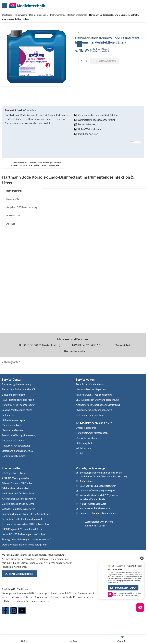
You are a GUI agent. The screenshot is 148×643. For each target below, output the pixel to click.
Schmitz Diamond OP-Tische (17, 483)
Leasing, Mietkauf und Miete (17, 409)
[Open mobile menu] (4, 5)
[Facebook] (5, 610)
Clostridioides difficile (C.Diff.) (18, 503)
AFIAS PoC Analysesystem (16, 478)
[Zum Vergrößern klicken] (7, 32)
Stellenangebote (84, 443)
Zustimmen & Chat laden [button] (123, 588)
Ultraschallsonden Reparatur (91, 389)
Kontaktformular (74, 351)
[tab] (21, 191)
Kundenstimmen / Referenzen (92, 432)
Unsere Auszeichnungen (88, 438)
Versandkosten (105, 51)
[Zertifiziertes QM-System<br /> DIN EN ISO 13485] (79, 523)
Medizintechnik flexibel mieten (18, 493)
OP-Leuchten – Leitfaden (15, 488)
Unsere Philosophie (86, 427)
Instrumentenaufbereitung (90, 414)
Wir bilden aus (83, 448)
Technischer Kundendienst (90, 384)
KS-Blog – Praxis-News (14, 473)
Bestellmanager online (13, 394)
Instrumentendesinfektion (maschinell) (68, 14)
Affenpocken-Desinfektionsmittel (19, 498)
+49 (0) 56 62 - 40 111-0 (87, 345)
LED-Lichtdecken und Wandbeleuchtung (97, 399)
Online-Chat (122, 345)
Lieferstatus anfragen (13, 420)
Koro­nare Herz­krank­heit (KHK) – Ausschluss (25, 524)
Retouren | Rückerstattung (16, 445)
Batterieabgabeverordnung (16, 384)
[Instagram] (13, 610)
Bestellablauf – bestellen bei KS (18, 389)
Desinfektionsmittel (38, 14)
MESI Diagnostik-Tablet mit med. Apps (22, 529)
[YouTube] (22, 610)
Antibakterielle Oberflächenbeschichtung (98, 404)
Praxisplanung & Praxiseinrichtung (94, 394)
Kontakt (80, 453)
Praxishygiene (20, 14)
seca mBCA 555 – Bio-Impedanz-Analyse (23, 534)
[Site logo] (27, 5)
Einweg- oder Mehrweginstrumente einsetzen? (26, 539)
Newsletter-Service (12, 430)
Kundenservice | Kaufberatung (18, 404)
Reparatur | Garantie (13, 440)
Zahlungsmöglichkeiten (14, 455)
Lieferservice (9, 414)
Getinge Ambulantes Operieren (18, 508)
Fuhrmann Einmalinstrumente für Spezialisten (26, 513)
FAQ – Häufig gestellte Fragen (18, 399)
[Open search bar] (78, 32)
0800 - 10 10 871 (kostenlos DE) (39, 345)
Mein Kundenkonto (12, 425)
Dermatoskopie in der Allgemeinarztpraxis (24, 544)
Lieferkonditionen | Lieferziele (18, 450)
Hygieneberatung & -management (94, 409)
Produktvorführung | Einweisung (19, 435)
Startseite (7, 14)
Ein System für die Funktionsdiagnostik (22, 519)
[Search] (79, 44)
